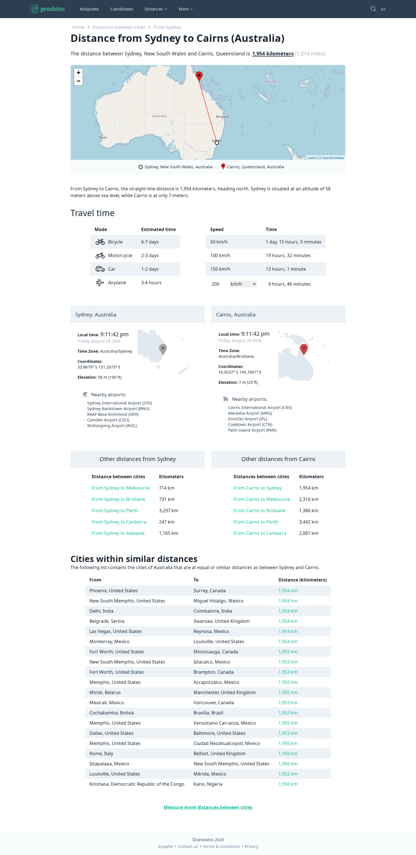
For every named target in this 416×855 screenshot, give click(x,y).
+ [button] (78, 72)
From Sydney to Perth (115, 510)
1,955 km (288, 652)
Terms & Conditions (221, 846)
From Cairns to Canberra (259, 533)
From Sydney (167, 27)
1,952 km (288, 774)
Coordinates (121, 9)
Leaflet (311, 157)
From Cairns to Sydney (257, 488)
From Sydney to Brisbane (118, 499)
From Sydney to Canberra (119, 522)
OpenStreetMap (333, 157)
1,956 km (288, 743)
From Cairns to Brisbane (259, 510)
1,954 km (288, 590)
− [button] (78, 81)
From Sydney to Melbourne (121, 488)
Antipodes (89, 9)
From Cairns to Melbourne (261, 499)
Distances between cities (119, 27)
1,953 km (288, 662)
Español (165, 846)
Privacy (251, 846)
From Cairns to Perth (255, 522)
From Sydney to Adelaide (118, 533)
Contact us (188, 846)
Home (78, 27)
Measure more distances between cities (208, 807)
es (383, 9)
